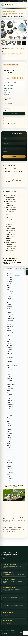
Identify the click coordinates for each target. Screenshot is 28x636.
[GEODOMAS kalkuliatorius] (23, 1)
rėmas (9, 54)
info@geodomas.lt (15, 632)
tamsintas (13, 54)
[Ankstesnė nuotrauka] (3, 29)
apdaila (7, 51)
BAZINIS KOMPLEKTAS (9, 268)
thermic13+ (18, 54)
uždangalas (4, 56)
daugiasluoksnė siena (17, 51)
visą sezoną (20, 56)
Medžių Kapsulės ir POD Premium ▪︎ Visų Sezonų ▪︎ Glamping (13, 14)
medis (16, 53)
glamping (4, 53)
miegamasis (20, 53)
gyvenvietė (9, 53)
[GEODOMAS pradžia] (19, 1)
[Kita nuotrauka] (24, 29)
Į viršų (4, 558)
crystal (10, 51)
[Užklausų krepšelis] (25, 1)
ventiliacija (15, 56)
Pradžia (4, 11)
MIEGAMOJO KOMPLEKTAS (20, 268)
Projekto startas (6, 549)
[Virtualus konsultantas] (21, 1)
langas (13, 53)
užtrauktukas (10, 56)
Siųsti (14, 156)
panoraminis (4, 54)
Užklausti (14, 113)
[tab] (3, 42)
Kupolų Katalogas (11, 11)
